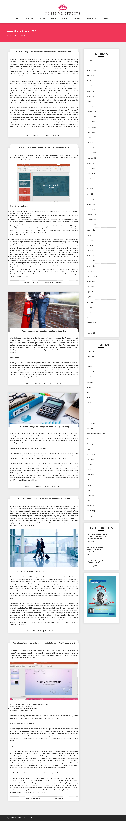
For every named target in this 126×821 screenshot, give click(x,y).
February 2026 (91, 70)
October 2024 (91, 96)
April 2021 (90, 250)
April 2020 (90, 312)
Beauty (89, 361)
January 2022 (91, 209)
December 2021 (91, 214)
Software (90, 480)
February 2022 (91, 204)
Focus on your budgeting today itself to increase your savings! (43, 426)
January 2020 (91, 328)
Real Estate (90, 459)
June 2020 (90, 302)
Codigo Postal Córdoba (28, 608)
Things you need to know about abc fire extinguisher (44, 330)
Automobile (90, 356)
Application (90, 351)
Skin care (89, 469)
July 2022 (89, 178)
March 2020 (90, 317)
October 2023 (91, 122)
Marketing (90, 444)
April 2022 (90, 194)
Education (107, 18)
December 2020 (91, 271)
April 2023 (90, 142)
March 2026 (90, 65)
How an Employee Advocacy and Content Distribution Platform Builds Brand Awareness (97, 536)
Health (53, 18)
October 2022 (91, 163)
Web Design (90, 505)
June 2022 (90, 184)
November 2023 (92, 117)
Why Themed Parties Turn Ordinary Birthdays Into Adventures (95, 549)
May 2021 (90, 245)
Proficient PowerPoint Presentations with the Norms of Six (44, 147)
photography (91, 454)
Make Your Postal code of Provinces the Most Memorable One (44, 498)
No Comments (59, 135)
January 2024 (91, 106)
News (88, 449)
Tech (88, 490)
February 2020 (91, 323)
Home (88, 418)
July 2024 (89, 101)
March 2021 (90, 256)
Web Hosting (91, 511)
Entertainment (92, 18)
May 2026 (90, 60)
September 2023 (92, 127)
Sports (89, 485)
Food (88, 397)
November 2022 (92, 158)
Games (89, 403)
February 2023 (91, 148)
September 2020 (92, 287)
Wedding (89, 516)
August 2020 (91, 292)
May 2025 (90, 81)
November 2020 (92, 276)
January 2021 (91, 266)
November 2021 (92, 220)
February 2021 (91, 261)
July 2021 (89, 235)
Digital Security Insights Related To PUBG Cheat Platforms (97, 562)
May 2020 (90, 307)
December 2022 (91, 153)
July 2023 (89, 137)
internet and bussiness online (96, 433)
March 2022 (90, 199)
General (17, 18)
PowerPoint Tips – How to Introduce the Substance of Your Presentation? (44, 642)
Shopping (29, 18)
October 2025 (91, 76)
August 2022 (91, 173)
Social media (90, 475)
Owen (27, 135)
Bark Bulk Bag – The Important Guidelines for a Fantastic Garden (43, 51)
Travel (48, 630)
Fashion (89, 387)
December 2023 (91, 112)
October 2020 (91, 281)
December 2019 (91, 333)
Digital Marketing (92, 372)
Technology (77, 18)
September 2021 (92, 225)
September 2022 (92, 168)
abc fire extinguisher (57, 338)
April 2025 (90, 86)
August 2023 (91, 132)
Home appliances (92, 423)
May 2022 (90, 189)
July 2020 (89, 297)
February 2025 (91, 91)
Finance (64, 18)
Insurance (90, 428)
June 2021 (90, 240)
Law (88, 439)
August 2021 (91, 230)
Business (42, 18)
